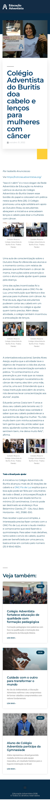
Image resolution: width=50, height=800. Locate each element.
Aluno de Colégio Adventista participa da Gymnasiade (24, 746)
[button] (44, 6)
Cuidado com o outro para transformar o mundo (22, 681)
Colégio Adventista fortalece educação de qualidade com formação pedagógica (23, 617)
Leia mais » (11, 638)
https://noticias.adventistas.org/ (24, 177)
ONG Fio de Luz (23, 487)
